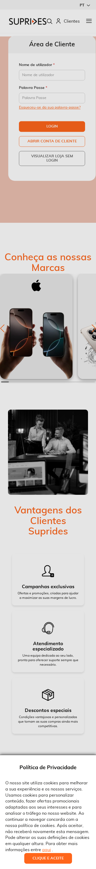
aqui (46, 850)
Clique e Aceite (48, 858)
